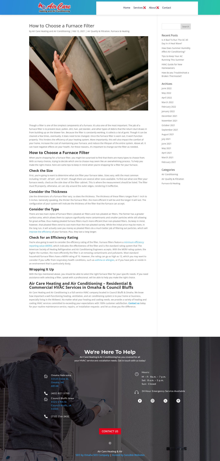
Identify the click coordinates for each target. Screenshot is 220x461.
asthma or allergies (104, 260)
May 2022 (166, 93)
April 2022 (167, 97)
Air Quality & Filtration (98, 31)
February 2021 (169, 162)
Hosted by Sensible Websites (128, 455)
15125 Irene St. (60, 378)
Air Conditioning (170, 174)
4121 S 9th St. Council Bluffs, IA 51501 (61, 405)
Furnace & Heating (120, 31)
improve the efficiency (40, 231)
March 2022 (167, 102)
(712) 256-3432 (60, 416)
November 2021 (169, 120)
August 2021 (168, 134)
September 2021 (170, 129)
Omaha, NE (57, 382)
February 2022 (169, 106)
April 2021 (167, 152)
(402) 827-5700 (60, 393)
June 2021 (167, 143)
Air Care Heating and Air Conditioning (51, 31)
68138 (55, 385)
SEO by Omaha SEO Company (92, 455)
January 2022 (168, 111)
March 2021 (167, 157)
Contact (166, 7)
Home (126, 7)
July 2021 (166, 139)
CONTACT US (110, 431)
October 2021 (168, 125)
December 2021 (169, 116)
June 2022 (167, 88)
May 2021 (166, 148)
